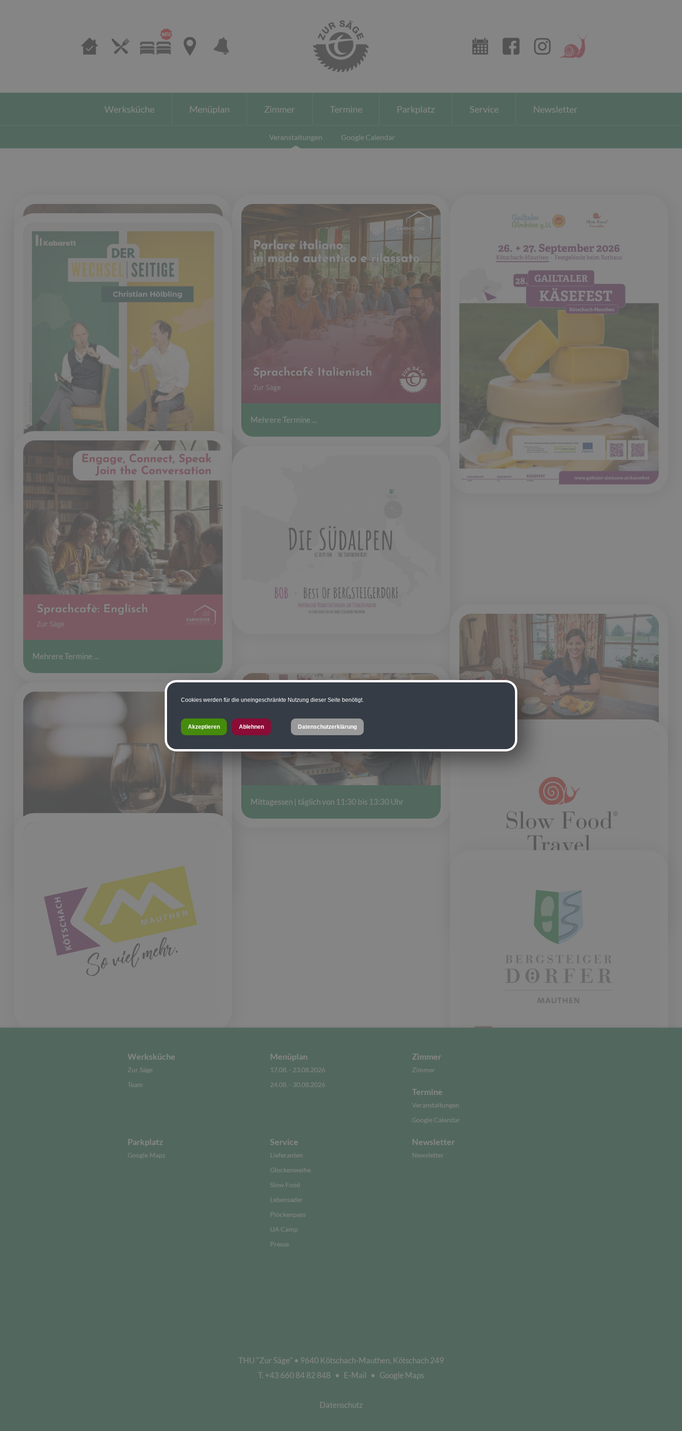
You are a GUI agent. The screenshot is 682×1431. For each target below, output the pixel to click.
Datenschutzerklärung (327, 727)
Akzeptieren (204, 727)
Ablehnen (251, 727)
